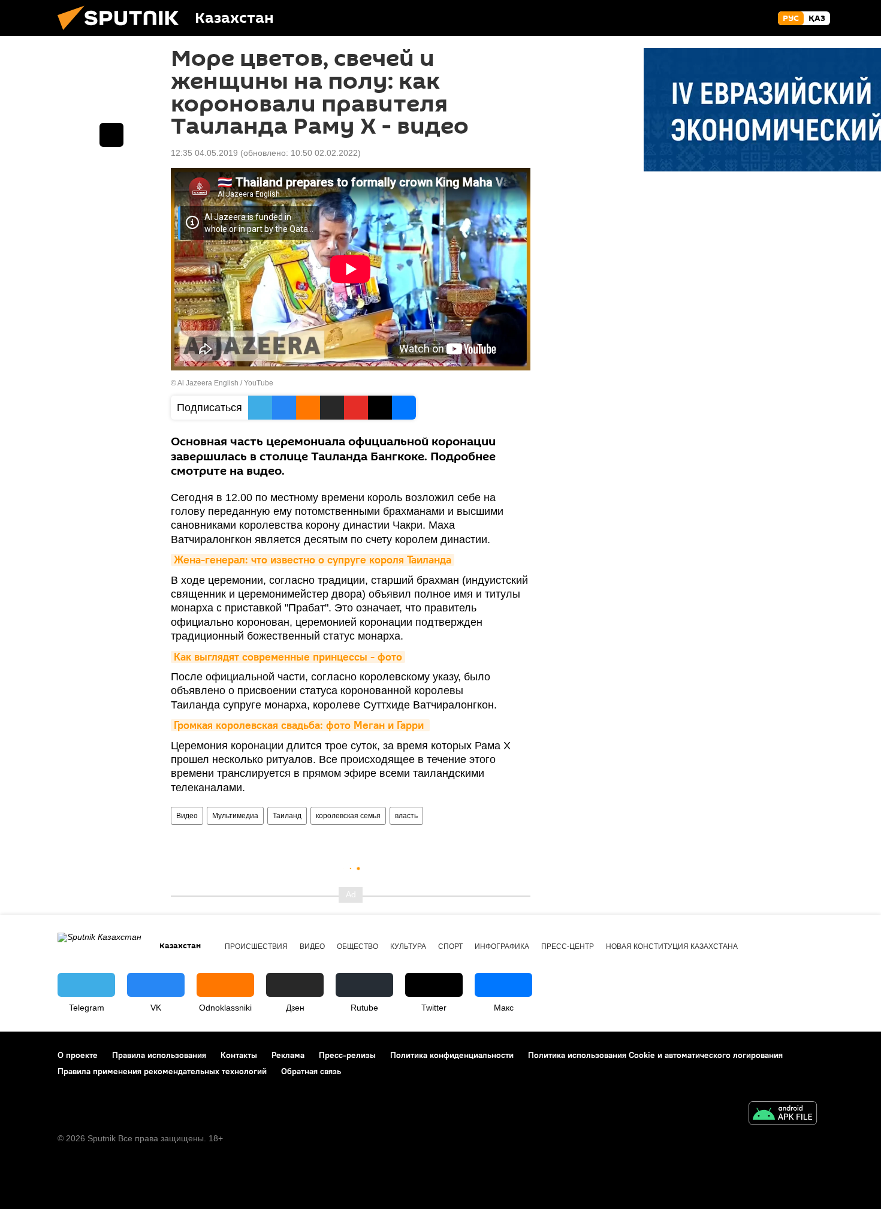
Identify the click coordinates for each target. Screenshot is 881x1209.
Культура (408, 946)
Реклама (287, 1055)
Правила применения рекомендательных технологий (162, 1071)
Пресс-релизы (347, 1055)
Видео (187, 816)
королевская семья (348, 816)
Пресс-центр (567, 946)
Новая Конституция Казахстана (672, 946)
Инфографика (502, 946)
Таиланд (287, 816)
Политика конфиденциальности (452, 1055)
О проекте (78, 1055)
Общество (357, 946)
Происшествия (256, 946)
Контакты (239, 1055)
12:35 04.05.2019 (204, 153)
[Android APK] (782, 1114)
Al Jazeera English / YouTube (225, 383)
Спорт (450, 946)
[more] (111, 135)
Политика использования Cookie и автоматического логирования (655, 1055)
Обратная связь (311, 1071)
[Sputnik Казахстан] (123, 33)
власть (406, 816)
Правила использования (159, 1055)
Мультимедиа (235, 816)
